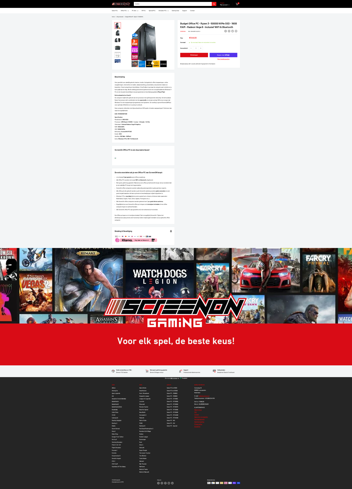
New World (142, 412)
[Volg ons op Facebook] (158, 483)
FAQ (195, 412)
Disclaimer (197, 426)
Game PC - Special (172, 426)
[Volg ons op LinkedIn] (172, 483)
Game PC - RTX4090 (172, 418)
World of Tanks (143, 469)
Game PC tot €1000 (172, 390)
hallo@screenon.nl (204, 396)
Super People (143, 450)
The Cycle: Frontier (144, 453)
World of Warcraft (144, 472)
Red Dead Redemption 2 (146, 428)
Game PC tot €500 (172, 388)
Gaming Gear (175, 10)
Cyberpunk (115, 418)
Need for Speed (143, 409)
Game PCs (115, 10)
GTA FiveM (115, 464)
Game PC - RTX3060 (172, 401)
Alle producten (120, 16)
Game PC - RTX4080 (172, 415)
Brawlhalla (115, 409)
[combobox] (173, 4)
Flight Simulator (116, 447)
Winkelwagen (194, 55)
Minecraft (142, 404)
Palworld (141, 418)
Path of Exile (142, 420)
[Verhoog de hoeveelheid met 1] (201, 48)
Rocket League (143, 437)
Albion (113, 388)
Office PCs (124, 10)
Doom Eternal (116, 428)
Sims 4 (141, 445)
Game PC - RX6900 (172, 396)
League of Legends (144, 398)
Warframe (142, 466)
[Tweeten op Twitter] (232, 31)
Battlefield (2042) (117, 407)
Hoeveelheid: (184, 48)
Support (184, 10)
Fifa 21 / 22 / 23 (116, 445)
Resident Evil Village (145, 431)
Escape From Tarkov (117, 437)
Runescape (142, 439)
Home (113, 16)
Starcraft (141, 447)
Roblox (141, 434)
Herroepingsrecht (199, 419)
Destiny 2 (114, 423)
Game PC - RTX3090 (172, 412)
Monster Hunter (143, 407)
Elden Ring (115, 434)
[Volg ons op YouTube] (169, 483)
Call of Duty (115, 412)
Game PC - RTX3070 (172, 407)
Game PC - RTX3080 (172, 409)
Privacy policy (198, 424)
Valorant (141, 461)
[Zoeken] (214, 4)
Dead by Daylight (116, 420)
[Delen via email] (236, 31)
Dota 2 (113, 431)
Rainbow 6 (142, 426)
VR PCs (144, 10)
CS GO (113, 415)
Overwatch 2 (142, 415)
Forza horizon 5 (116, 456)
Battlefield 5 (115, 404)
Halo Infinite (142, 388)
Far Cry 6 (114, 439)
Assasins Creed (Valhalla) (119, 398)
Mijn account (224, 5)
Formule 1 (114, 450)
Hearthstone (142, 390)
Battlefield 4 (115, 401)
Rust (140, 442)
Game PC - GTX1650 (172, 398)
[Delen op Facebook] (225, 31)
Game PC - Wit (171, 420)
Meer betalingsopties (223, 59)
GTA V (113, 461)
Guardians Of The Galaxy (119, 466)
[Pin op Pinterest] (229, 31)
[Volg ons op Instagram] (162, 483)
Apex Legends (116, 393)
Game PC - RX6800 (172, 393)
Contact (192, 10)
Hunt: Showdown (144, 393)
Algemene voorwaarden (201, 417)
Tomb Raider (143, 458)
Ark (113, 396)
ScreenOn (183, 31)
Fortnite (114, 453)
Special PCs (152, 10)
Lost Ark (141, 401)
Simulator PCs (163, 10)
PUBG (141, 423)
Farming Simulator (117, 442)
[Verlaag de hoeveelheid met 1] (191, 48)
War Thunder (143, 464)
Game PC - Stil (171, 423)
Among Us (115, 390)
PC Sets (134, 10)
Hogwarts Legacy (144, 396)
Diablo (113, 426)
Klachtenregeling (199, 422)
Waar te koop (198, 410)
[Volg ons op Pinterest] (165, 483)
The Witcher (142, 456)
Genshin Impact (116, 458)
